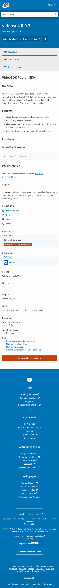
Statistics (29, 430)
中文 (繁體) (50, 569)
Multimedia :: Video (14, 346)
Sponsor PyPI (29, 463)
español (21, 566)
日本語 (36, 566)
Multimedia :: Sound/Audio (17, 344)
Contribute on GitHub (28, 456)
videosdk (13, 276)
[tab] (29, 52)
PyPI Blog (28, 423)
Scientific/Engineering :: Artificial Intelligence (26, 349)
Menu (49, 4)
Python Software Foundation (36, 531)
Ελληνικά (22, 569)
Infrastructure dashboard (28, 427)
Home (8, 215)
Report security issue (30, 486)
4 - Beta (9, 325)
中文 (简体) (40, 569)
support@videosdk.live (35, 195)
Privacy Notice (28, 493)
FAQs (29, 408)
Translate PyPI (28, 460)
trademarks (14, 531)
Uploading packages (28, 397)
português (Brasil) (47, 566)
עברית (27, 571)
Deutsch (31, 569)
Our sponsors (29, 437)
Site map (29, 539)
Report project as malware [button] (29, 358)
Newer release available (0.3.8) (18, 244)
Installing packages (28, 394)
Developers (11, 333)
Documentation (12, 210)
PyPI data (7, 235)
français (29, 566)
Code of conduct (28, 489)
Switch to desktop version (29, 551)
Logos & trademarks (29, 434)
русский (20, 571)
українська (13, 569)
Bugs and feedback (29, 453)
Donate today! (29, 524)
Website (8, 223)
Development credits (28, 467)
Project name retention (28, 404)
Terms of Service (28, 483)
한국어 (43, 571)
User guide (28, 401)
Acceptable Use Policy (28, 496)
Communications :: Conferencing (20, 340)
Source (8, 219)
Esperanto (35, 571)
